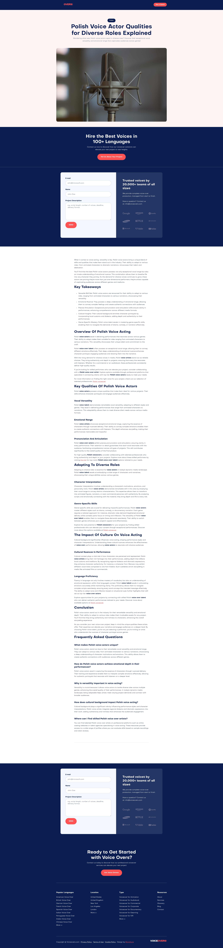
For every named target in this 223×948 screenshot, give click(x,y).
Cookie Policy (110, 942)
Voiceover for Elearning (128, 912)
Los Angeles (95, 906)
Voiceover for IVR (126, 916)
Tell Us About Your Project (111, 157)
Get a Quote (160, 4)
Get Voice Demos (111, 872)
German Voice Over (64, 903)
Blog (159, 906)
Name (67, 189)
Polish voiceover (99, 381)
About (120, 5)
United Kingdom (97, 900)
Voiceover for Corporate (129, 906)
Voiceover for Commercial (129, 903)
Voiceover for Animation (129, 897)
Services (160, 900)
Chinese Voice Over (64, 922)
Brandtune (130, 942)
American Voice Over (64, 897)
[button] (97, 5)
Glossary (160, 903)
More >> (59, 925)
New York (94, 903)
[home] (64, 4)
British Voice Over (63, 900)
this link (83, 460)
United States (96, 897)
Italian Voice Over (63, 912)
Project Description (73, 200)
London (94, 909)
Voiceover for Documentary (130, 909)
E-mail (68, 178)
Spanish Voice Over (64, 909)
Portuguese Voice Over (65, 916)
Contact (128, 5)
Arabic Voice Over (63, 919)
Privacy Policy (86, 942)
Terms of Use (98, 942)
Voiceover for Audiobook (129, 900)
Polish (111, 20)
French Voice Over (63, 906)
